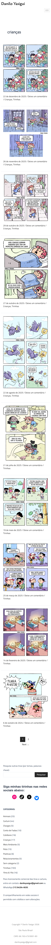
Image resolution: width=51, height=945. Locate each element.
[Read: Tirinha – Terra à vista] (25, 696)
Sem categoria (9, 863)
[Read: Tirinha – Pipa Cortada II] (25, 352)
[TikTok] (22, 797)
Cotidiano (7, 835)
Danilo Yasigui (13, 3)
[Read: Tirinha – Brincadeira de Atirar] (25, 567)
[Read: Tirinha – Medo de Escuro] (25, 632)
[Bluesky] (36, 798)
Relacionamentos (11, 859)
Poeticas (7, 854)
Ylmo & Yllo (8, 873)
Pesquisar (41, 775)
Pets (5, 849)
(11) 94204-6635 (20, 887)
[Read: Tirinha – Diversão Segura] (25, 502)
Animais (6, 816)
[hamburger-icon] (47, 10)
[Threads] (29, 797)
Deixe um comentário (37, 96)
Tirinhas (16, 99)
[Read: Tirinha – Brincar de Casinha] (25, 433)
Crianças (8, 99)
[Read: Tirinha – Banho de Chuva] (25, 133)
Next (25, 744)
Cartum (6, 821)
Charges (7, 826)
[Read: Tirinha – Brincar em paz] (25, 197)
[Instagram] (14, 797)
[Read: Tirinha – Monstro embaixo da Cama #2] (25, 268)
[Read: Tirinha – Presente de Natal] (25, 68)
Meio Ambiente (10, 845)
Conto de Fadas (10, 830)
